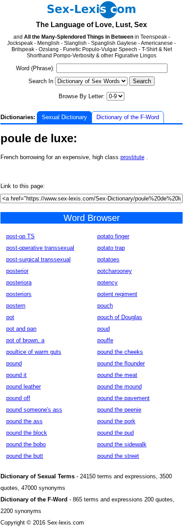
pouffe (105, 340)
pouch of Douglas (119, 317)
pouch (105, 305)
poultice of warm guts (33, 352)
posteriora (19, 282)
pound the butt (24, 456)
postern (15, 305)
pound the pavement (123, 398)
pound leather (23, 386)
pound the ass (24, 421)
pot (10, 317)
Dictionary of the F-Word (127, 117)
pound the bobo (26, 444)
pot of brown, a (25, 340)
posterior (17, 271)
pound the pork (116, 421)
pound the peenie (119, 409)
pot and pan (21, 328)
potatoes (108, 259)
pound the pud (115, 432)
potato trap (111, 247)
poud (103, 328)
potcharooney (114, 271)
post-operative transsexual (40, 247)
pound (14, 363)
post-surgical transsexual (38, 259)
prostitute (132, 157)
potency (107, 282)
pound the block (26, 432)
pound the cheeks (120, 352)
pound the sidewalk (122, 444)
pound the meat (117, 375)
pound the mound (119, 386)
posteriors (19, 294)
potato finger (113, 236)
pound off (18, 398)
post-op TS (20, 236)
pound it (16, 375)
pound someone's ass (34, 409)
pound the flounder (121, 363)
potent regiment (117, 294)
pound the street (118, 456)
